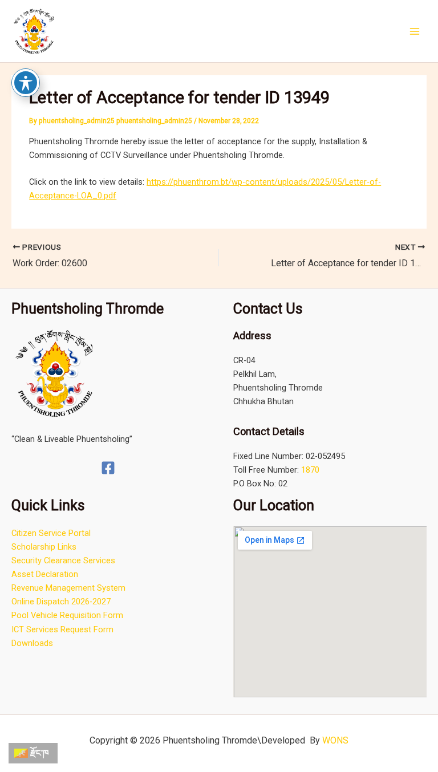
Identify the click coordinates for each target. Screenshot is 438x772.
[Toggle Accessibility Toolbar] (25, 82)
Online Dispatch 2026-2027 (61, 601)
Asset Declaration (44, 574)
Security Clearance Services (63, 560)
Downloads (32, 643)
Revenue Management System (68, 588)
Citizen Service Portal (51, 533)
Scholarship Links (43, 547)
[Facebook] (108, 468)
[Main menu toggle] (415, 31)
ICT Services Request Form (62, 629)
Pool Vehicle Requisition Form (67, 615)
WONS (335, 740)
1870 (310, 470)
